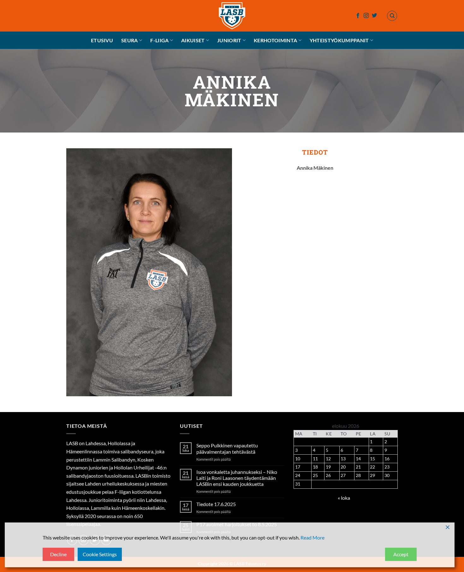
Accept (400, 554)
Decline (58, 554)
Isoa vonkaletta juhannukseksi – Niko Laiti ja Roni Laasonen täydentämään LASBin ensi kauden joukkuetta (236, 478)
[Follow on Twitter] (374, 16)
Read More (312, 537)
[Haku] (392, 16)
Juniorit (229, 40)
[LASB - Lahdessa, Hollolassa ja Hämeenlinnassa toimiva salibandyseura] (232, 16)
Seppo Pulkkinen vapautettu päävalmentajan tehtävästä (227, 448)
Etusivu (102, 40)
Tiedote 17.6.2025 (216, 504)
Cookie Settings (100, 554)
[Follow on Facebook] (357, 16)
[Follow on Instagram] (366, 16)
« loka (344, 498)
